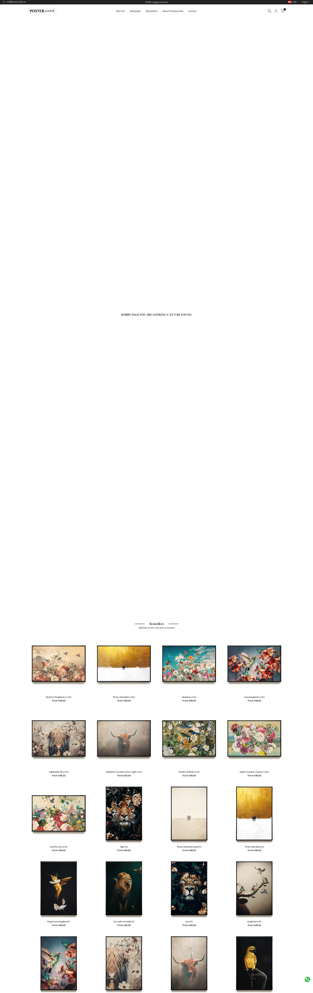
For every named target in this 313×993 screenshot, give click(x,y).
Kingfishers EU (254, 921)
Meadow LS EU (189, 697)
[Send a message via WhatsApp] (307, 979)
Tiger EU (124, 846)
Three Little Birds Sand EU (189, 846)
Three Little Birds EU (254, 846)
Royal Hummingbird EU (58, 921)
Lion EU (189, 921)
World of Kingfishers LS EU (59, 697)
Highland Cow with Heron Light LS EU (124, 771)
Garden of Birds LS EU (189, 771)
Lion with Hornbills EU (124, 921)
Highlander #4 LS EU (59, 771)
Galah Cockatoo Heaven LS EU (254, 771)
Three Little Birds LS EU (124, 697)
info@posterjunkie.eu (16, 1)
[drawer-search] (269, 11)
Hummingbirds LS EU (254, 697)
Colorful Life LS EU (59, 846)
